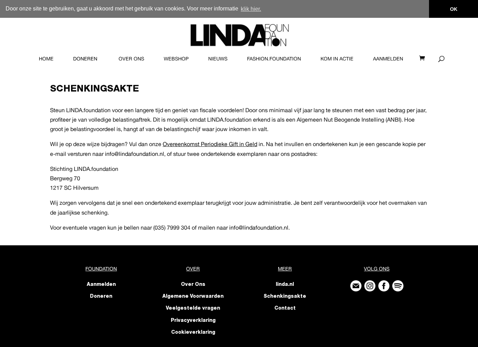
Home (46, 59)
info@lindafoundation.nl (258, 227)
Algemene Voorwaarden (193, 296)
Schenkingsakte (284, 296)
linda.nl (285, 284)
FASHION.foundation (274, 59)
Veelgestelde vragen (193, 308)
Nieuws (217, 59)
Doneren (85, 59)
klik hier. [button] (251, 9)
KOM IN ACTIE (337, 59)
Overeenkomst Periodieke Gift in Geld (210, 144)
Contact (285, 308)
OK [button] (453, 9)
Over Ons (131, 59)
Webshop (176, 59)
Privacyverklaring (193, 320)
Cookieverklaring (193, 332)
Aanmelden (388, 59)
